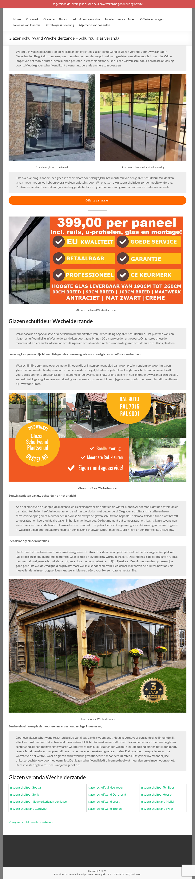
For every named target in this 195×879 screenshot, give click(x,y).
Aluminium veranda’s (86, 19)
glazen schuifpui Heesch (157, 794)
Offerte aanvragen (152, 19)
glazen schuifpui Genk (24, 794)
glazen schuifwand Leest (104, 801)
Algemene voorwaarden (94, 25)
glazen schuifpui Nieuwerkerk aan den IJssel (38, 801)
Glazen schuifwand (55, 19)
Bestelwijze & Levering (59, 25)
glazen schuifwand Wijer (157, 808)
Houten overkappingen (120, 19)
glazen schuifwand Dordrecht (107, 794)
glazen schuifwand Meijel (157, 801)
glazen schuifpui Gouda (25, 787)
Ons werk (32, 19)
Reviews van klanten (26, 25)
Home (17, 19)
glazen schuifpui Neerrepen (106, 787)
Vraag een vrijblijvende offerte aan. (31, 822)
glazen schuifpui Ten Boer (157, 787)
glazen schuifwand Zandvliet (28, 808)
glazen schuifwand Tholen (105, 808)
